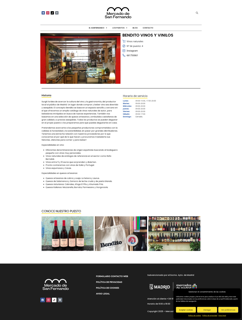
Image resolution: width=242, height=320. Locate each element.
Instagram (132, 50)
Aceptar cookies (186, 310)
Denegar (207, 310)
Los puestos (118, 28)
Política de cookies (194, 315)
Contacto (148, 28)
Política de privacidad (209, 315)
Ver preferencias (228, 310)
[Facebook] (43, 12)
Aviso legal (222, 315)
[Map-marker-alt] (56, 12)
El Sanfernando (96, 28)
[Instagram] (47, 12)
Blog (135, 28)
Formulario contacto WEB (112, 277)
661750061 (132, 55)
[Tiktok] (52, 12)
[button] (197, 13)
